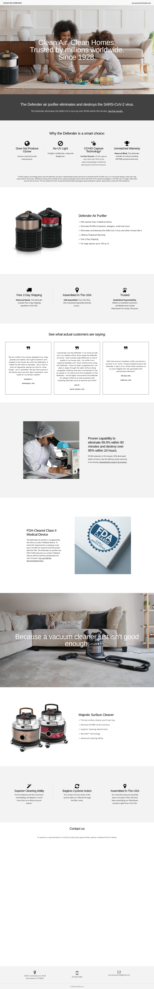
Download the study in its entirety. (113, 462)
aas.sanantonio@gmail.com (141, 3)
